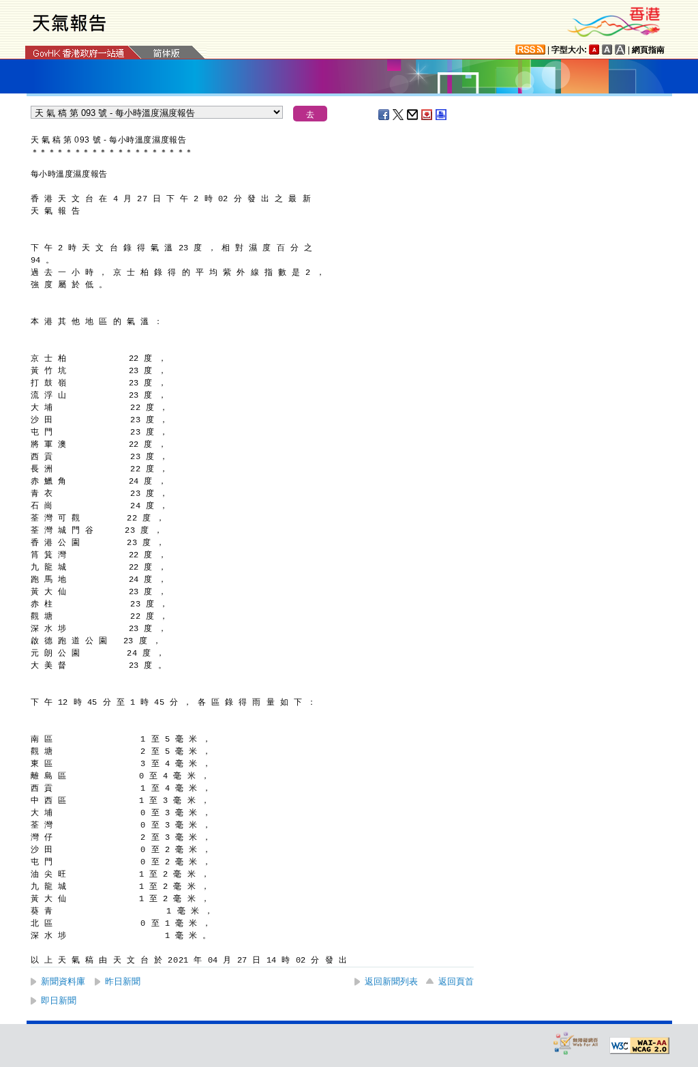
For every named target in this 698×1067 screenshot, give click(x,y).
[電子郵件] (413, 114)
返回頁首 (456, 981)
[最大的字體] (620, 49)
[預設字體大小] (594, 49)
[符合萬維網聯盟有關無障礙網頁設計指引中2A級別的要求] (639, 1046)
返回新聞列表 (391, 981)
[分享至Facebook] (384, 114)
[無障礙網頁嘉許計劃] (576, 1043)
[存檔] (427, 114)
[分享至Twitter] (399, 114)
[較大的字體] (607, 49)
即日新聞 (58, 1000)
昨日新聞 (122, 981)
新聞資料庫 (63, 981)
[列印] (442, 114)
